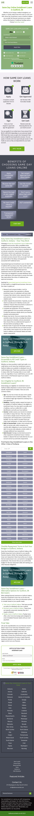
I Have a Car (19, 32)
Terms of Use (27, 58)
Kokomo (9, 535)
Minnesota (10, 719)
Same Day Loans (19, 22)
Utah (24, 743)
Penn (25, 520)
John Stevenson (17, 771)
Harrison (9, 475)
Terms (17, 767)
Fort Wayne (9, 460)
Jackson (25, 482)
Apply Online (17, 149)
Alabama (10, 689)
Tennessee (24, 740)
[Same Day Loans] (2, 2)
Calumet (25, 490)
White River (25, 535)
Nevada (24, 724)
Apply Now (25, 2)
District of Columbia (24, 697)
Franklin (9, 471)
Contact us (17, 769)
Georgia (24, 700)
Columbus (8, 493)
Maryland (24, 713)
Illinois (10, 705)
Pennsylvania (24, 735)
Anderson (9, 486)
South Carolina (24, 738)
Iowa (10, 708)
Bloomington (25, 471)
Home (4, 234)
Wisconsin (10, 749)
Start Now (17, 224)
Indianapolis (9, 452)
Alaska (24, 689)
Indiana (22, 234)
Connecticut (24, 694)
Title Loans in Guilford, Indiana (12, 605)
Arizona (10, 692)
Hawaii (10, 703)
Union (25, 475)
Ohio (10, 732)
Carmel (25, 497)
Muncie (9, 520)
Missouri (10, 721)
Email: (5, 40)
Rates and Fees (17, 765)
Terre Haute (9, 531)
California (24, 692)
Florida (10, 700)
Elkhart (9, 497)
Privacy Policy (21, 58)
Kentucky (10, 711)
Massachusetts (10, 716)
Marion (25, 527)
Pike (9, 508)
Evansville (8, 478)
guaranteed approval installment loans (20, 282)
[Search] (30, 448)
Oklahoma (24, 732)
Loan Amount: (7, 35)
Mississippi (24, 719)
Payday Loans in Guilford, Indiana (13, 614)
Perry (25, 460)
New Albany (9, 505)
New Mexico (24, 727)
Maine (10, 713)
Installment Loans (13, 234)
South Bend (9, 490)
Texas (10, 743)
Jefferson (9, 527)
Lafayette (25, 501)
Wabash (25, 505)
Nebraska (10, 724)
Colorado (10, 694)
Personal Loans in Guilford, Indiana (13, 608)
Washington (9, 456)
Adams (25, 531)
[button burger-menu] (31, 2)
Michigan (24, 716)
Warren (25, 478)
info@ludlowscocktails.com (17, 787)
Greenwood (25, 538)
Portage (9, 464)
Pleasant (25, 493)
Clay (9, 467)
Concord (9, 538)
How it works (17, 761)
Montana (24, 721)
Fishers (9, 501)
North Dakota (24, 730)
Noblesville (9, 482)
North (25, 467)
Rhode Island (10, 738)
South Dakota (10, 740)
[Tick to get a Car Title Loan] (24, 32)
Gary (9, 516)
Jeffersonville (25, 486)
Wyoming (24, 749)
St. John (25, 508)
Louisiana (24, 711)
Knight (9, 523)
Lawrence (25, 464)
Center (25, 452)
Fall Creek (8, 512)
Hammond (25, 512)
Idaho (24, 703)
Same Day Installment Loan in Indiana (19, 244)
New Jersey (10, 727)
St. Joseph (25, 516)
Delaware (10, 697)
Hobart (25, 523)
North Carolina (10, 730)
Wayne (25, 456)
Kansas (24, 708)
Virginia (10, 746)
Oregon (10, 735)
